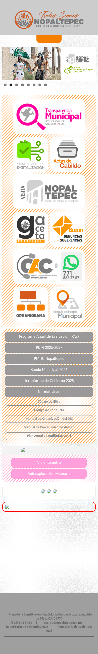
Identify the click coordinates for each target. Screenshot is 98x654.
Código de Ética (49, 402)
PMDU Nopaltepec (49, 359)
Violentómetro (49, 463)
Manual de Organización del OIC (49, 419)
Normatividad (49, 392)
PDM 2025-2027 (49, 348)
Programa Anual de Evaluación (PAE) (49, 337)
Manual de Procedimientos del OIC (49, 427)
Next (7, 64)
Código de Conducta (49, 410)
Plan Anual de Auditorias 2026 (49, 436)
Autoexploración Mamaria (49, 474)
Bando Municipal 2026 (49, 370)
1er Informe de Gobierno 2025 (49, 381)
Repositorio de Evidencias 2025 (27, 627)
